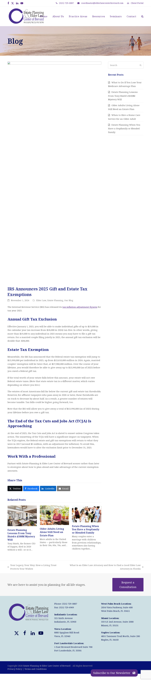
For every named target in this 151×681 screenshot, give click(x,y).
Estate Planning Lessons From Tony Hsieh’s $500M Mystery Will (21, 534)
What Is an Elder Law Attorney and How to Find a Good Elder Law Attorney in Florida (104, 567)
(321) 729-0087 (66, 3)
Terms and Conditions (35, 669)
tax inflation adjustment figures (79, 306)
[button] (142, 16)
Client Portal (137, 3)
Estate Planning (55, 300)
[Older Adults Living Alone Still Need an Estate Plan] (54, 514)
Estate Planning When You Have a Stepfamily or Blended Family (85, 529)
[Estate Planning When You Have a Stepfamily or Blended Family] (86, 513)
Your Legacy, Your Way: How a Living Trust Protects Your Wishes (32, 567)
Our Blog (68, 300)
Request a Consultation (127, 584)
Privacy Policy (15, 669)
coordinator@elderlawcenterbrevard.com (102, 3)
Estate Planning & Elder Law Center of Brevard (46, 665)
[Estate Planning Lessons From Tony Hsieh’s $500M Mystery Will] (22, 515)
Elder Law (41, 300)
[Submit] (140, 65)
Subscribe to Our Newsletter (112, 673)
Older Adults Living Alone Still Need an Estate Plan (52, 532)
